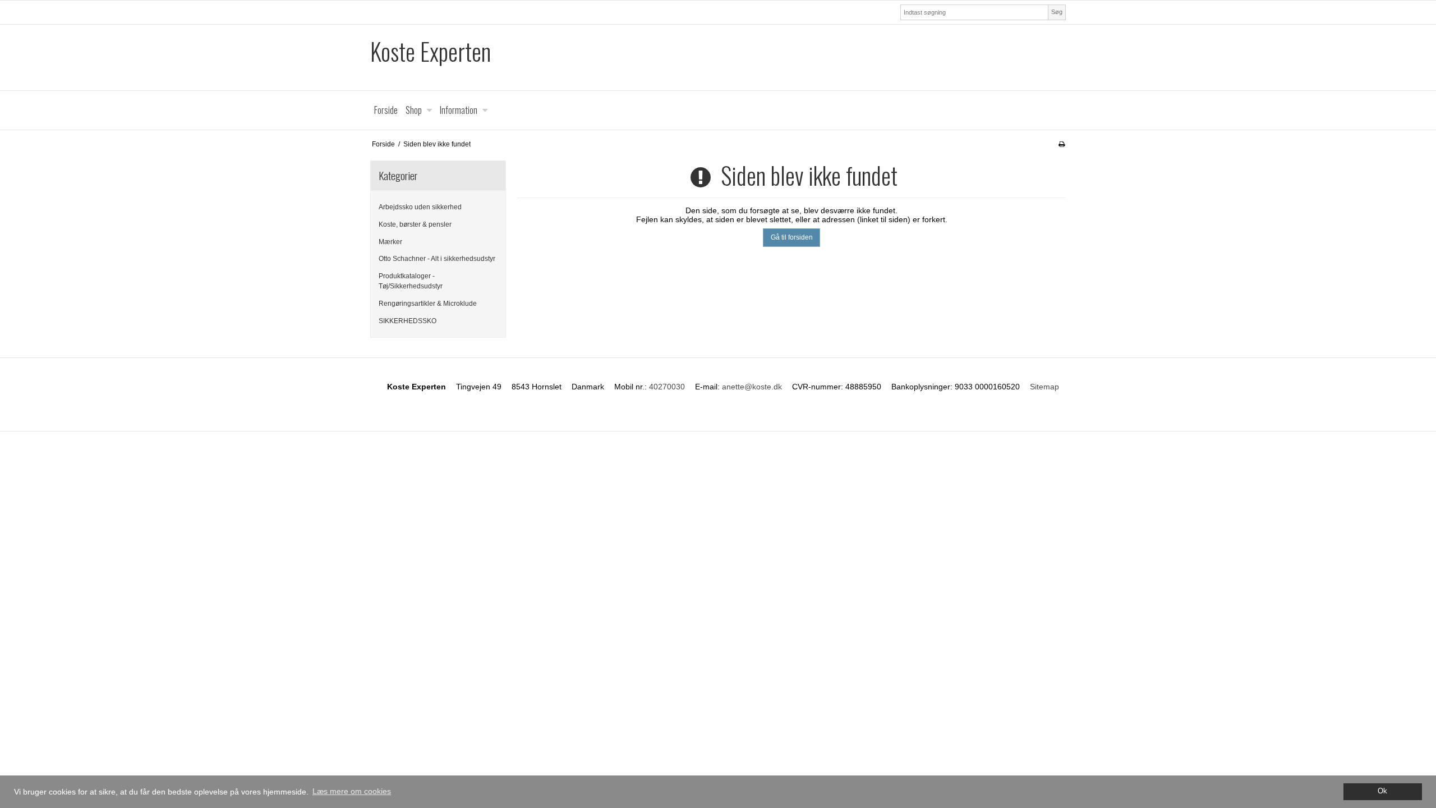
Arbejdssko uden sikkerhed (420, 207)
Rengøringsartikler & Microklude (428, 303)
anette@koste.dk (752, 386)
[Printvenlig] (1061, 144)
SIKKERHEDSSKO (407, 321)
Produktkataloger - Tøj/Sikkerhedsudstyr (411, 281)
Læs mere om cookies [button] (351, 791)
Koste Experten (430, 51)
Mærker (390, 242)
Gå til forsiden (792, 237)
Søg (1056, 11)
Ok (1382, 791)
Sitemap (1044, 386)
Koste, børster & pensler (415, 224)
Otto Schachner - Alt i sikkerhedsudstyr (437, 259)
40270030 (667, 386)
